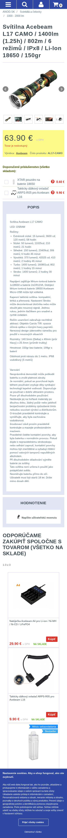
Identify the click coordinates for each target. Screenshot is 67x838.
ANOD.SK (9, 11)
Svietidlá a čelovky (31, 11)
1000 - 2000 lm (15, 15)
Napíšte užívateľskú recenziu (39, 517)
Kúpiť (52, 639)
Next (61, 89)
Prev (5, 89)
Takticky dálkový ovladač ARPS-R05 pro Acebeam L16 (33, 192)
